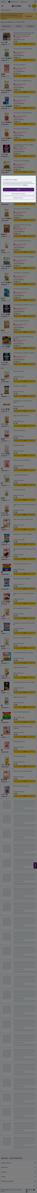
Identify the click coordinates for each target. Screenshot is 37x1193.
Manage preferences (18, 197)
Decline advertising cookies (18, 193)
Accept (18, 189)
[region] (18, 189)
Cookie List (25, 185)
